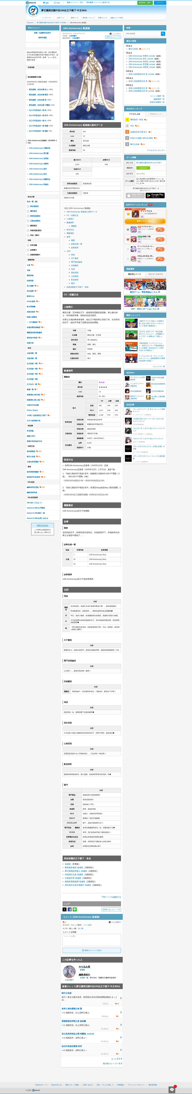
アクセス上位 (134, 114)
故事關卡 (33, 250)
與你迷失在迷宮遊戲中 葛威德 (78, 885)
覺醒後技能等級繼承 (34, 333)
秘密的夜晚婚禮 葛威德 (75, 881)
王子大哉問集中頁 (33, 421)
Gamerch (31, 2)
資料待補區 (42, 38)
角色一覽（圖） (33, 202)
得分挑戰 (30, 291)
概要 (73, 240)
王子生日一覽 (32, 384)
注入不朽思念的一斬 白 (37, 121)
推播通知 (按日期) (33, 395)
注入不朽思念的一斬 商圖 (38, 126)
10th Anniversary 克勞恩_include (145, 67)
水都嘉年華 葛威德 (73, 878)
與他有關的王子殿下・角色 (78, 287)
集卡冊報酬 (31, 307)
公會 (28, 265)
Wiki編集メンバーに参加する (98, 2)
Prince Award (32, 410)
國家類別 (33, 226)
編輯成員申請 (32, 492)
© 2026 (29, 1090)
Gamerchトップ (41, 1085)
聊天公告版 (31, 457)
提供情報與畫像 (33, 472)
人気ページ (60, 18)
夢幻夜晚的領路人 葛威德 (76, 871)
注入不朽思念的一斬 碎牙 (38, 115)
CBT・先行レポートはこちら (144, 309)
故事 (68, 237)
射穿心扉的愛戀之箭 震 (144, 81)
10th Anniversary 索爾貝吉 (39, 179)
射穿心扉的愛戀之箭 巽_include (144, 91)
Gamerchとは (56, 1085)
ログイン (160, 3)
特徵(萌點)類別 (35, 230)
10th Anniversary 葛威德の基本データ (82, 212)
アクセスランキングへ (156, 150)
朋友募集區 (31, 451)
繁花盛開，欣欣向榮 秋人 (38, 89)
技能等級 (30, 281)
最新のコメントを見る (93, 950)
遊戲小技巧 (31, 436)
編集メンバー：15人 (75, 2)
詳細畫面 (74, 265)
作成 (58, 3)
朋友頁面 (74, 273)
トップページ (46, 18)
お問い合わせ (88, 1085)
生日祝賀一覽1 (32, 364)
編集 (47, 3)
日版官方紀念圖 (33, 405)
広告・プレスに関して (105, 1085)
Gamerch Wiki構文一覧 (36, 513)
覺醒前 (74, 226)
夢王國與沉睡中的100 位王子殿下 (149, 163)
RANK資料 (31, 301)
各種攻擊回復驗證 (33, 327)
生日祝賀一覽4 (32, 379)
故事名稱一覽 (76, 244)
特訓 (73, 269)
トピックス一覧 (158, 366)
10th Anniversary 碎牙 (38, 174)
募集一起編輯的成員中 (42, 33)
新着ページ (74, 18)
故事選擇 (74, 248)
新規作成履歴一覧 (157, 102)
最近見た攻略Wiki (156, 274)
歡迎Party (31, 296)
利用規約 (120, 1085)
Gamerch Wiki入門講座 (36, 508)
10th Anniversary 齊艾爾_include (145, 64)
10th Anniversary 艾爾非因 (39, 148)
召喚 (28, 270)
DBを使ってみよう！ (35, 503)
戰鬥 (73, 283)
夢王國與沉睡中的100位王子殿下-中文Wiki (64, 10)
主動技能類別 (35, 221)
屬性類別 (33, 211)
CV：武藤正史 (72, 215)
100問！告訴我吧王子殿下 (37, 415)
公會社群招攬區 (33, 462)
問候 (73, 255)
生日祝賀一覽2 (32, 369)
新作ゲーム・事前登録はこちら (144, 292)
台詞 (68, 251)
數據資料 (70, 222)
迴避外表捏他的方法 (34, 441)
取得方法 (70, 230)
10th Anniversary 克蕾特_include (145, 56)
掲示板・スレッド (89, 18)
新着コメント (102, 18)
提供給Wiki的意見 (33, 477)
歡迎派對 (74, 280)
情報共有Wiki (42, 525)
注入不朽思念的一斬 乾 (37, 110)
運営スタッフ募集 (72, 1085)
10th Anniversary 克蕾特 (38, 164)
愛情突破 (30, 275)
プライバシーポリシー (136, 1085)
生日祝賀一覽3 (32, 374)
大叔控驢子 (73, 36)
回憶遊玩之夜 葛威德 (74, 874)
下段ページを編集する (111, 897)
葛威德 (68, 864)
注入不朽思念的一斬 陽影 (38, 131)
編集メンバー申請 (117, 18)
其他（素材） (35, 235)
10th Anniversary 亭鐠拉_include (145, 61)
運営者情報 (152, 1085)
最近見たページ (134, 274)
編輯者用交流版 (33, 487)
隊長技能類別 (35, 216)
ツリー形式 (87, 925)
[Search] (163, 34)
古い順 (80, 928)
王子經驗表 (33, 322)
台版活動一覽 (32, 353)
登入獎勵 (30, 286)
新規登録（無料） (145, 3)
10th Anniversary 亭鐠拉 (38, 184)
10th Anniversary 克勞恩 (38, 158)
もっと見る (115, 1059)
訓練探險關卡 (35, 255)
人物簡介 (70, 219)
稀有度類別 (34, 206)
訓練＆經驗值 (32, 317)
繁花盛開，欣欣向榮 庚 (37, 100)
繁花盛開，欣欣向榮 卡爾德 (39, 105)
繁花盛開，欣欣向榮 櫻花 (38, 95)
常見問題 (30, 431)
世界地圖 (33, 245)
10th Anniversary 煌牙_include (144, 59)
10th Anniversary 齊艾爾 (38, 153)
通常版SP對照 (32, 338)
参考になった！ (113, 37)
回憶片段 (30, 343)
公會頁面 (74, 276)
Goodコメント (156, 114)
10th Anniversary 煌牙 (38, 169)
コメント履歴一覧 (157, 96)
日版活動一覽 (32, 358)
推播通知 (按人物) (33, 400)
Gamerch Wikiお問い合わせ (37, 518)
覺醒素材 (70, 233)
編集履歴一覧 (159, 99)
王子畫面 (74, 258)
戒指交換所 (31, 312)
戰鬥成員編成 (76, 262)
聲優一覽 (30, 389)
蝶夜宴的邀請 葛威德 (74, 867)
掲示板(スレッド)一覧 (111, 1063)
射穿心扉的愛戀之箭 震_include (144, 74)
